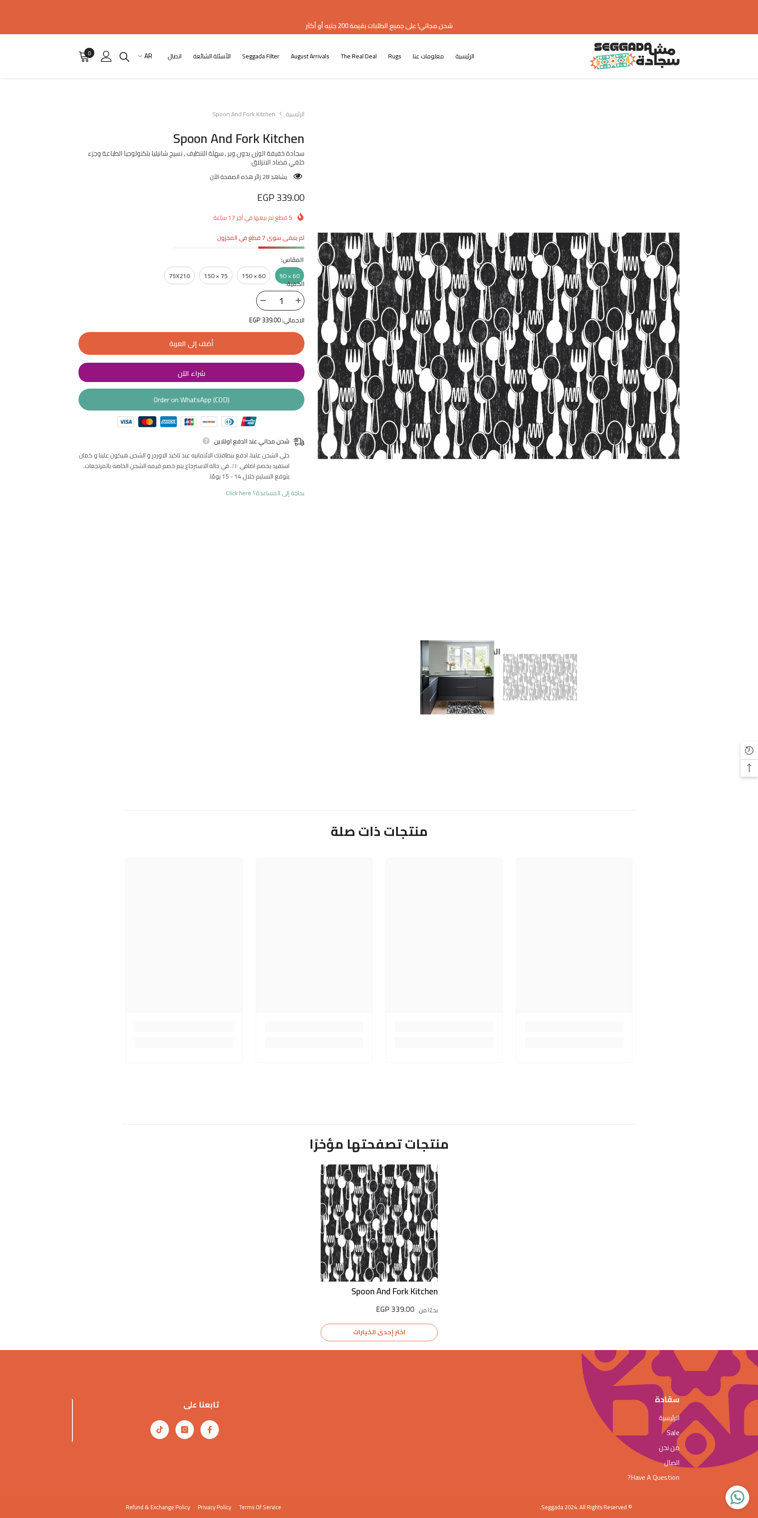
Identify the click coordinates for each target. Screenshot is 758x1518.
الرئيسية (295, 114)
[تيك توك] (159, 1429)
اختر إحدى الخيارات (379, 1332)
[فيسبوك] (209, 1429)
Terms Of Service (260, 1507)
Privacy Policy (214, 1507)
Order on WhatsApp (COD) (191, 399)
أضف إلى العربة (191, 343)
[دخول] (106, 56)
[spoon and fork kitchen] (379, 1223)
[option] (498, 346)
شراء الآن (191, 373)
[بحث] (124, 56)
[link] (574, 1027)
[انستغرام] (184, 1429)
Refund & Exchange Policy (158, 1507)
